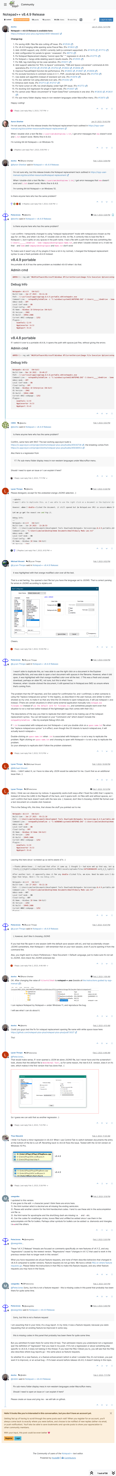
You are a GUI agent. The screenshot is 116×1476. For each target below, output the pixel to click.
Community (27, 4)
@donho (27, 215)
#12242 (65, 80)
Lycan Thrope (16, 489)
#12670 (101, 97)
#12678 (73, 77)
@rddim (23, 1375)
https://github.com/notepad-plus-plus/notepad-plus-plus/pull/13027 (42, 1032)
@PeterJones (31, 789)
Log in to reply (106, 20)
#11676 (91, 50)
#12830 (98, 91)
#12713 (42, 83)
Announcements (22, 20)
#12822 (71, 47)
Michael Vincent (17, 561)
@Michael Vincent (33, 764)
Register (8, 1438)
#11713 (102, 50)
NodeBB (56, 1458)
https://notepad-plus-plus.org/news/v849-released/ (35, 33)
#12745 (43, 68)
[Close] (111, 1413)
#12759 (94, 74)
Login (18, 1438)
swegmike (15, 1196)
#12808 (90, 71)
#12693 (68, 71)
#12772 (81, 86)
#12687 (79, 71)
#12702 (54, 68)
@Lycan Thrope (34, 561)
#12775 (93, 56)
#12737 (53, 83)
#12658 (76, 68)
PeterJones (16, 215)
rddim (13, 423)
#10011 (64, 62)
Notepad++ (67, 1453)
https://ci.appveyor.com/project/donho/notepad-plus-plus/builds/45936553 (46, 448)
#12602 (65, 68)
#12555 (76, 59)
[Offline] (6, 28)
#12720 (33, 68)
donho (14, 27)
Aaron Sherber (17, 121)
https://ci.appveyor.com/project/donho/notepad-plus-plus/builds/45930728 (46, 445)
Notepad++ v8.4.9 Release (46, 164)
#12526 (66, 44)
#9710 (70, 53)
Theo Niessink (17, 1136)
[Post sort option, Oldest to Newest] (94, 20)
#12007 (70, 89)
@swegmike (29, 1239)
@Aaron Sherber (26, 161)
